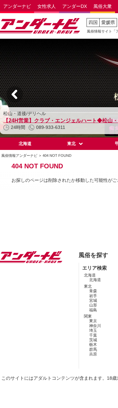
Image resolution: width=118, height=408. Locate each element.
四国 (93, 22)
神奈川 (95, 326)
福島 (93, 310)
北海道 (25, 143)
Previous (15, 94)
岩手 (93, 296)
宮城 (93, 300)
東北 (71, 143)
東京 (93, 321)
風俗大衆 (102, 6)
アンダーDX (74, 6)
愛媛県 (108, 22)
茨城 (93, 340)
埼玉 (93, 330)
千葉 (93, 335)
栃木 (93, 344)
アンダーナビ (17, 6)
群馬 (93, 349)
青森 (93, 291)
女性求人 (46, 6)
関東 (88, 316)
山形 (93, 305)
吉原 (93, 354)
